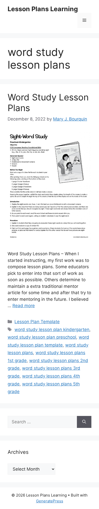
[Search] (84, 422)
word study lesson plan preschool (42, 337)
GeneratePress (49, 501)
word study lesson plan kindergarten (51, 329)
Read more (23, 305)
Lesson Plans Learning (43, 9)
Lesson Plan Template (37, 321)
